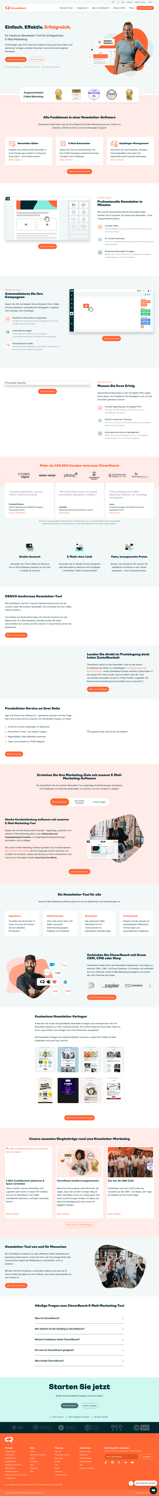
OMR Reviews (64, 513)
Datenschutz (84, 1455)
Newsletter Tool (10, 1458)
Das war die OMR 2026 (121, 1180)
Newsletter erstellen (104, 198)
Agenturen (15, 916)
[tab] (79, 802)
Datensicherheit (85, 1451)
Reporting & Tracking (104, 382)
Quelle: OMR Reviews (17, 513)
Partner (32, 1451)
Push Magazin (10, 1468)
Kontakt (57, 1461)
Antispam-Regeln (86, 1458)
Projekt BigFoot (10, 1461)
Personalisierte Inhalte (22, 343)
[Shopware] (115, 985)
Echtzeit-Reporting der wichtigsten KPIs (123, 407)
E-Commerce (130, 916)
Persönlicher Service (62, 1455)
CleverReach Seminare (38, 1455)
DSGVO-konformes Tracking (118, 419)
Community (34, 1461)
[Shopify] (138, 985)
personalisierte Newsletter (17, 851)
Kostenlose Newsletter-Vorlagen (119, 251)
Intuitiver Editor (112, 226)
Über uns (58, 1451)
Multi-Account (55, 916)
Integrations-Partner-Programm (16, 1475)
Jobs (123, 2)
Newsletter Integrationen (13, 1465)
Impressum (59, 1471)
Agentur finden (140, 2)
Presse (57, 1468)
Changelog (33, 1468)
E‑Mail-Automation (79, 143)
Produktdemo (10, 1455)
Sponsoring (59, 1458)
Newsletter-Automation (13, 290)
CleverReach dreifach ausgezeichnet (78, 1180)
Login (150, 2)
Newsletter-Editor (28, 143)
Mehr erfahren (15, 160)
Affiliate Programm (11, 1471)
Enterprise (91, 916)
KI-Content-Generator (115, 238)
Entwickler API (10, 1478)
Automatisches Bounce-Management (122, 432)
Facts (32, 1471)
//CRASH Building (61, 1475)
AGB (81, 1465)
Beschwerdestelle (86, 1461)
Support (130, 2)
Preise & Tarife (10, 1451)
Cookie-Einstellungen (87, 1468)
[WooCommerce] (92, 986)
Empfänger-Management (134, 143)
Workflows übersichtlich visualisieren (29, 318)
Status (32, 1465)
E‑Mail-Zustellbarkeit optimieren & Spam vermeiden (25, 1182)
